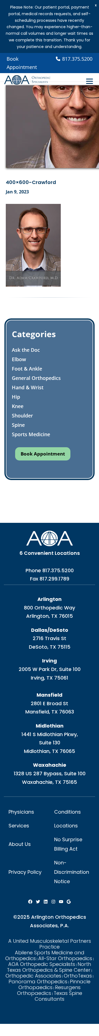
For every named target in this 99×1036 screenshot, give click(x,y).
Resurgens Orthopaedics (49, 990)
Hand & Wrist (27, 387)
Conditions (67, 811)
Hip (16, 396)
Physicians (21, 811)
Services (19, 825)
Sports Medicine (31, 434)
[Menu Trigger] (89, 81)
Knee (17, 406)
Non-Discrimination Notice (71, 872)
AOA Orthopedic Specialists (41, 964)
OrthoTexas (78, 975)
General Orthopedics (36, 378)
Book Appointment (22, 63)
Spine (18, 425)
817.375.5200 (58, 570)
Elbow (19, 359)
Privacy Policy (25, 872)
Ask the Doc (26, 350)
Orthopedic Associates (33, 975)
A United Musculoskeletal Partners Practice (49, 944)
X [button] (96, 5)
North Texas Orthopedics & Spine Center (49, 967)
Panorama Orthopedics (38, 981)
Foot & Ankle (27, 368)
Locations (66, 825)
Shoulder (22, 415)
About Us (20, 844)
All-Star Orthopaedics (65, 958)
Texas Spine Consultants (58, 996)
